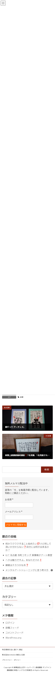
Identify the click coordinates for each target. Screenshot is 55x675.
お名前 (9, 499)
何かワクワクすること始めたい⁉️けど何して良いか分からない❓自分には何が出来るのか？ (28, 547)
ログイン (10, 622)
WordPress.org (13, 637)
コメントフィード (15, 632)
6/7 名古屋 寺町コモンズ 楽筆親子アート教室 (29, 555)
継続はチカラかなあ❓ (17, 565)
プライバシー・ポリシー (11, 660)
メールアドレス (13, 511)
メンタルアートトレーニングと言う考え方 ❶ (29, 570)
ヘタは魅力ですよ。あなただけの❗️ (24, 560)
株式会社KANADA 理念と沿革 (13, 655)
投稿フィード (12, 627)
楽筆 (21, 397)
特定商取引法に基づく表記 (12, 649)
